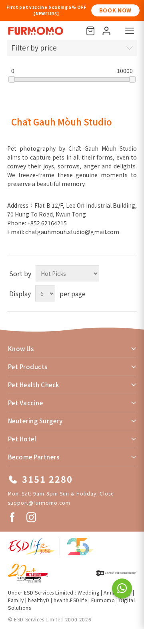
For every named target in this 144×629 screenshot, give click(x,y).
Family (16, 600)
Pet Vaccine (25, 402)
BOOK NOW (68, 10)
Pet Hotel (22, 439)
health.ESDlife (70, 600)
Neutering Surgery (35, 421)
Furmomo (103, 600)
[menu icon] (129, 30)
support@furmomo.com (39, 502)
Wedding (88, 592)
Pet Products (28, 366)
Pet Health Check (33, 384)
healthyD (38, 600)
